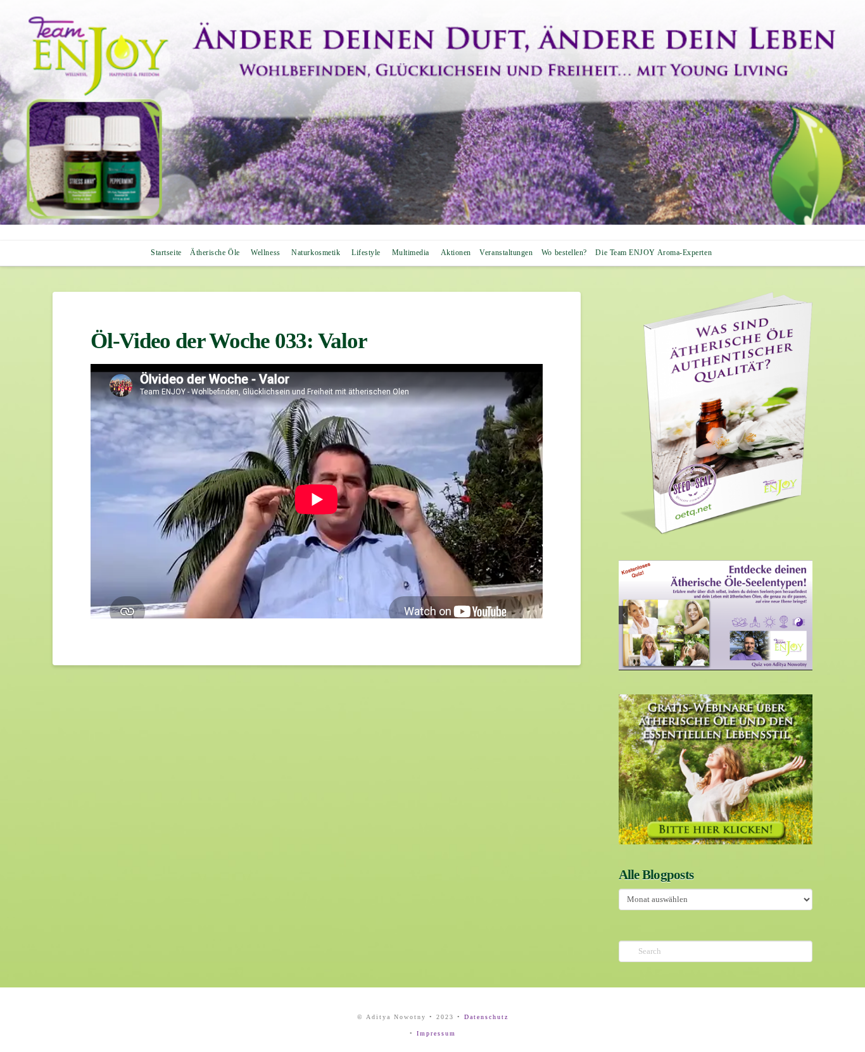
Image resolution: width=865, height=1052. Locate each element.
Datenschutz (486, 1016)
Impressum (436, 1033)
